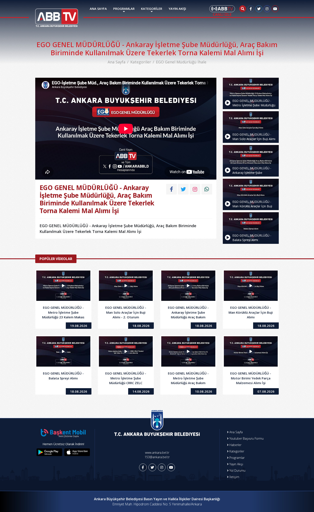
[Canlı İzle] (222, 10)
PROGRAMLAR (124, 8)
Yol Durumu (237, 470)
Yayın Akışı (236, 464)
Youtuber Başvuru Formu (246, 438)
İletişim (234, 477)
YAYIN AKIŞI (177, 8)
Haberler (235, 445)
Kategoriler (140, 61)
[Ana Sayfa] (56, 15)
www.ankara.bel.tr (157, 453)
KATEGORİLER (151, 8)
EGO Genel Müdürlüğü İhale (181, 61)
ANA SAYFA (98, 8)
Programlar (237, 458)
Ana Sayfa (116, 61)
